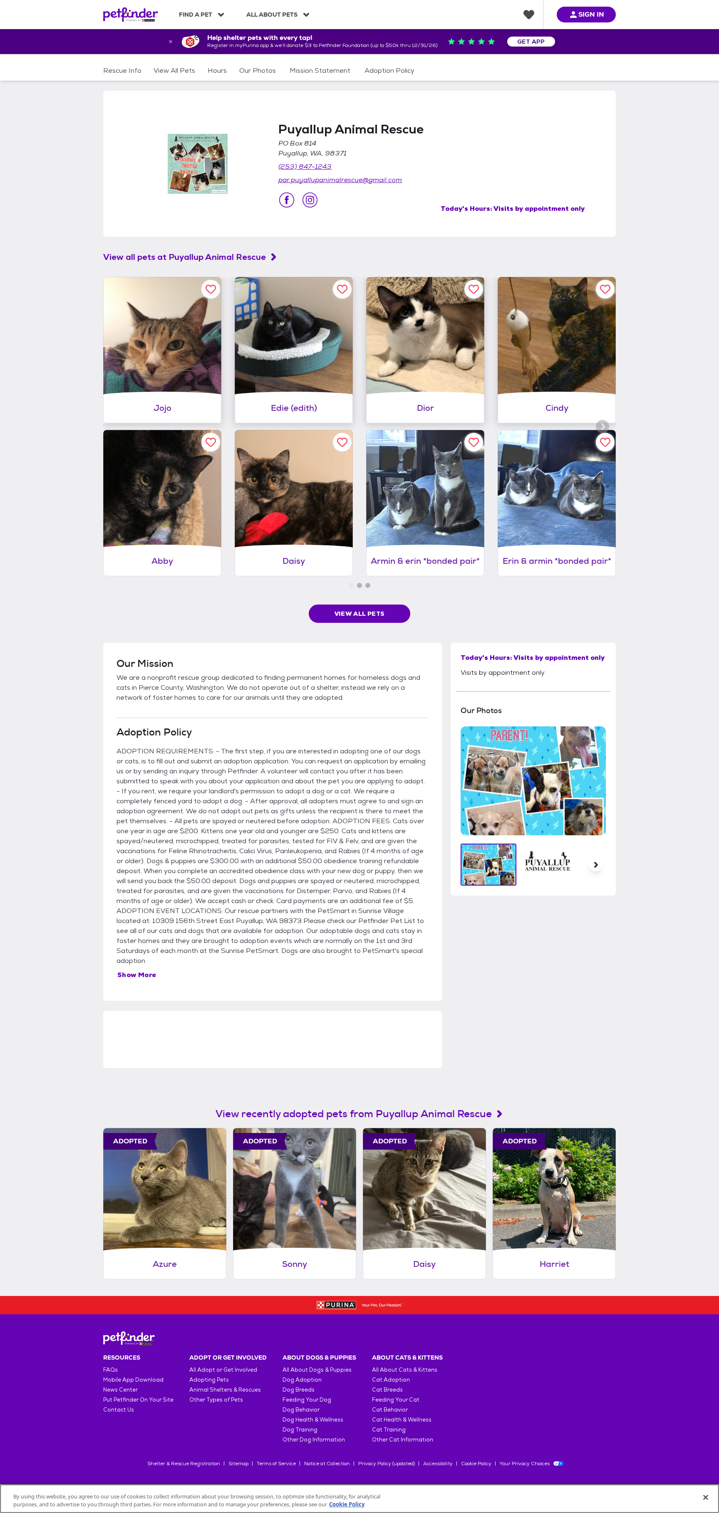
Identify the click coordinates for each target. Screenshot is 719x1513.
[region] (359, 1498)
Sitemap (238, 1463)
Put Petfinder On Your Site (138, 1399)
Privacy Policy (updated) (386, 1463)
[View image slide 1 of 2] (489, 865)
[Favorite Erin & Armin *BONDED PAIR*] (605, 442)
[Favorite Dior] (473, 289)
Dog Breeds (299, 1389)
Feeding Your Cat (395, 1399)
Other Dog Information (314, 1439)
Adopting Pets (209, 1379)
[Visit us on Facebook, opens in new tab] (286, 200)
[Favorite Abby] (210, 442)
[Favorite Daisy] (342, 442)
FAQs (110, 1369)
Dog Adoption (302, 1379)
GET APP (531, 41)
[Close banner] (170, 41)
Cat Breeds (387, 1389)
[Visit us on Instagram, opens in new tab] (310, 200)
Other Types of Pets (216, 1399)
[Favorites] (528, 14)
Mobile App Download (133, 1379)
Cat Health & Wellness (401, 1419)
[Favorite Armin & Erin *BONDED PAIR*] (473, 442)
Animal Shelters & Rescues (225, 1389)
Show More (136, 974)
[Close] (706, 1497)
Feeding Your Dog (307, 1399)
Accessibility (438, 1463)
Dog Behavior (301, 1409)
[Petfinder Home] (130, 14)
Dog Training (300, 1429)
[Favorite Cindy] (605, 289)
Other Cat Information (402, 1439)
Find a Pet (195, 14)
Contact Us (118, 1409)
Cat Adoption (391, 1379)
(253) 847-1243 (305, 166)
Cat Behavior (390, 1409)
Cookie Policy (476, 1463)
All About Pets (272, 14)
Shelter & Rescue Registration (183, 1463)
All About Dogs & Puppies (317, 1369)
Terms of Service (276, 1463)
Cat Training (389, 1429)
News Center (120, 1389)
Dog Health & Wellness (313, 1419)
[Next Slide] (595, 864)
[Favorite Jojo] (210, 289)
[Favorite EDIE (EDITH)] (342, 289)
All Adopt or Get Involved (223, 1369)
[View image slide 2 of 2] (548, 865)
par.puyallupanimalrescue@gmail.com (340, 179)
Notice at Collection (327, 1463)
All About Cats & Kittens (404, 1369)
